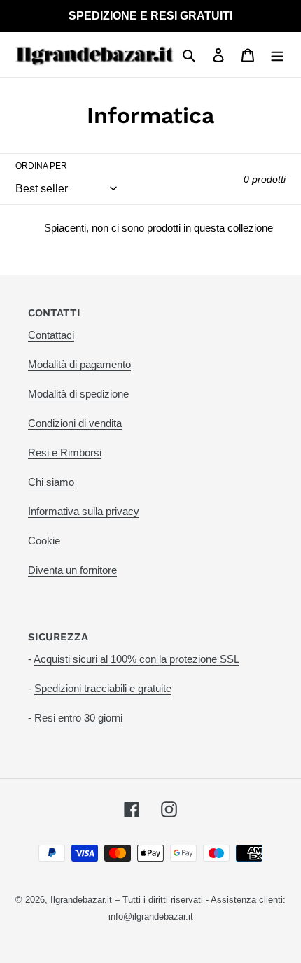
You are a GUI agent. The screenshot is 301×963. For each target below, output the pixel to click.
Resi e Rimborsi (65, 452)
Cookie (44, 541)
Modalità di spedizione (78, 394)
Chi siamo (51, 482)
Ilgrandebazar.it (81, 899)
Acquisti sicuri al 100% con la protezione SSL (136, 659)
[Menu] (277, 54)
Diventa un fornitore (72, 570)
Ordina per (41, 166)
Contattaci (51, 335)
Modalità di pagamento (79, 364)
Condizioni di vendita (75, 423)
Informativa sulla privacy (83, 511)
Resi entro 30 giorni (78, 718)
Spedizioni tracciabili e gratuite (103, 688)
